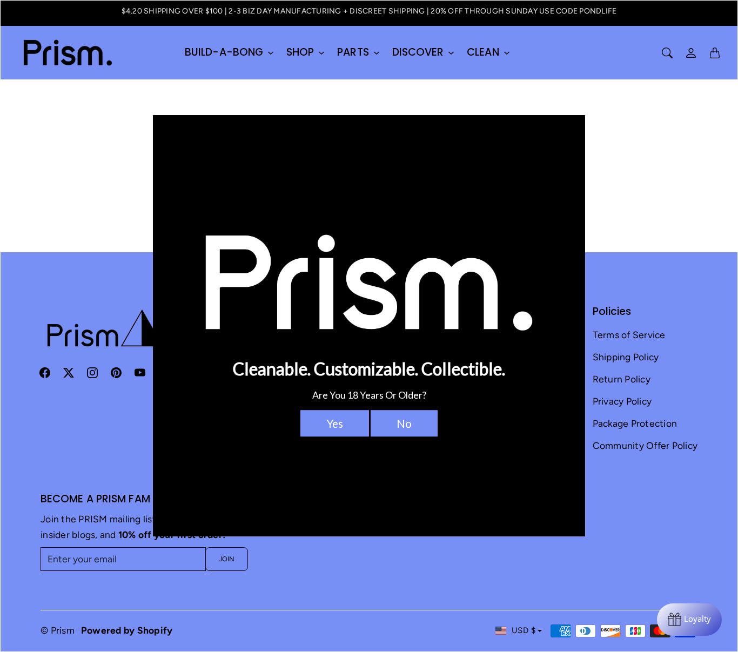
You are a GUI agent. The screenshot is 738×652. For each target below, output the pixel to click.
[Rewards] (689, 619)
